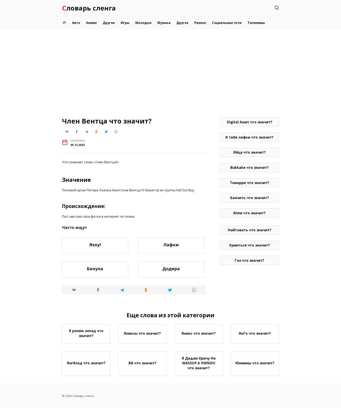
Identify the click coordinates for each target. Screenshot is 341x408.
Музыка (163, 23)
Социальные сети (227, 23)
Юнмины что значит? (254, 363)
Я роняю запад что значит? (86, 333)
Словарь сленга (89, 8)
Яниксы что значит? (142, 333)
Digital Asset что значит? (249, 122)
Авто (76, 23)
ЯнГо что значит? (255, 333)
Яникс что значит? (199, 333)
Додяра (171, 268)
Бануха (95, 268)
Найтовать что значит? (249, 230)
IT (64, 23)
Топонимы (256, 23)
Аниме (91, 23)
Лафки (171, 244)
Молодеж (143, 23)
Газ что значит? (249, 260)
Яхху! (95, 244)
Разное (200, 23)
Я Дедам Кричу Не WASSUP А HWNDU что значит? (199, 363)
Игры (125, 23)
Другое (109, 23)
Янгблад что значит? (86, 363)
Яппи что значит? (249, 213)
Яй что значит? (142, 363)
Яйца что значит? (249, 152)
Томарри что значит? (249, 182)
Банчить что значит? (249, 197)
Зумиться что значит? (249, 245)
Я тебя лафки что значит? (249, 137)
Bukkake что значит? (249, 167)
